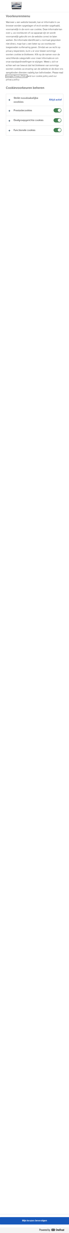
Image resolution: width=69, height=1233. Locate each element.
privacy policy (12, 80)
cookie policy (42, 76)
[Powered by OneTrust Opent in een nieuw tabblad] (53, 1230)
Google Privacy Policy (16, 76)
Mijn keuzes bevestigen (34, 1221)
